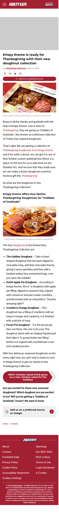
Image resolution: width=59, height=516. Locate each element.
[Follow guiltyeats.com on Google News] (52, 411)
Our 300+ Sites (44, 451)
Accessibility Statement (15, 472)
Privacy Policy (10, 462)
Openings (41, 446)
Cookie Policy (9, 467)
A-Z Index (41, 472)
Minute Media (17, 485)
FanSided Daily (10, 457)
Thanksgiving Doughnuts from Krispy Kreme (28, 150)
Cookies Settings (11, 478)
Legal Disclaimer (45, 467)
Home (5, 424)
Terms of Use (43, 462)
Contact (6, 451)
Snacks (14, 424)
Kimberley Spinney (16, 68)
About (5, 446)
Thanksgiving (10, 130)
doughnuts (19, 245)
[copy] (20, 74)
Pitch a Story (43, 457)
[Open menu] (4, 4)
